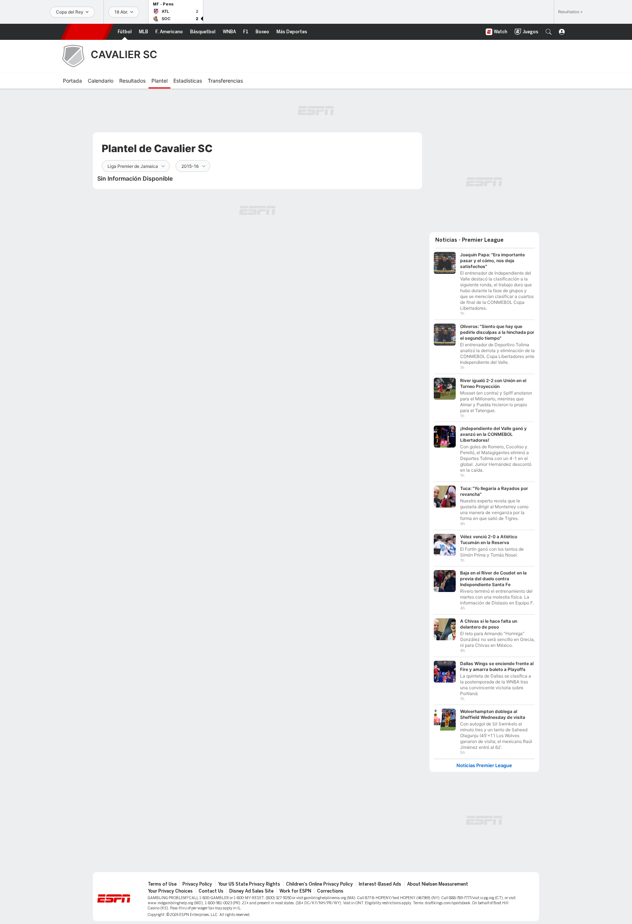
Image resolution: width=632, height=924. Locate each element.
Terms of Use (162, 884)
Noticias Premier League (484, 765)
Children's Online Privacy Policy (319, 884)
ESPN (87, 32)
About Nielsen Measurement (437, 884)
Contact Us (211, 891)
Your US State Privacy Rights (249, 884)
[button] (549, 32)
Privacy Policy (197, 884)
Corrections (330, 891)
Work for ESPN (295, 891)
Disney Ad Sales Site (251, 891)
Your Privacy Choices (170, 891)
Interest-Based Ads (380, 884)
